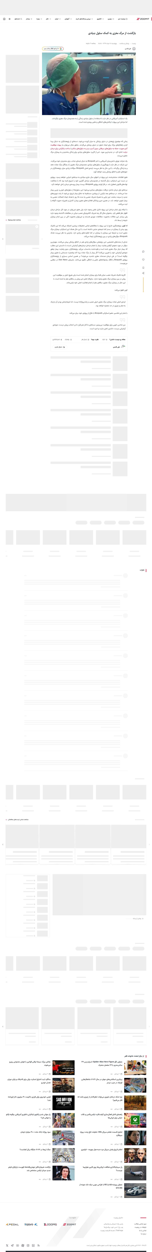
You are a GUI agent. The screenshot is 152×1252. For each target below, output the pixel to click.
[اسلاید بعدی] (3, 239)
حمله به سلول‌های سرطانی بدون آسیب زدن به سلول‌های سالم (95, 148)
